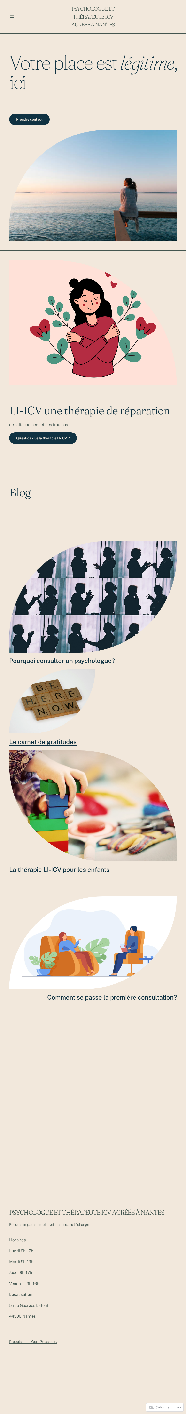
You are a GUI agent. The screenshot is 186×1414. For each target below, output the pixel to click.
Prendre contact (29, 119)
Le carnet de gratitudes (43, 742)
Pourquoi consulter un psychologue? (62, 660)
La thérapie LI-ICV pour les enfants (59, 869)
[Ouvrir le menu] (12, 17)
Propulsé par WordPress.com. (33, 1341)
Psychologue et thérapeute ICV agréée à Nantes (93, 17)
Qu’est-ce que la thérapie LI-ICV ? (43, 438)
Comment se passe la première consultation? (112, 997)
